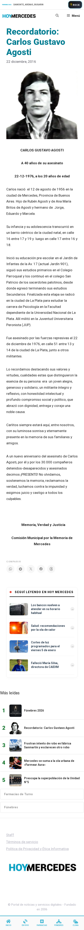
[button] (57, 16)
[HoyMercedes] (19, 16)
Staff (10, 835)
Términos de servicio (22, 842)
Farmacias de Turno (18, 794)
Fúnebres (11, 807)
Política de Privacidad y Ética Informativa (37, 849)
